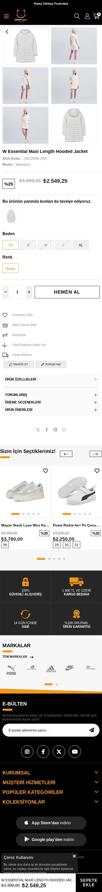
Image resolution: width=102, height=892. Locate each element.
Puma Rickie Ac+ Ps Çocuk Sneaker (77, 525)
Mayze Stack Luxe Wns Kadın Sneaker (25, 525)
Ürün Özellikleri (20, 379)
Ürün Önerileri (18, 410)
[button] (15, 514)
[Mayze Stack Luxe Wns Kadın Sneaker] (25, 491)
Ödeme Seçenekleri (23, 402)
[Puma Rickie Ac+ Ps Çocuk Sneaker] (77, 491)
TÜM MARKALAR (14, 656)
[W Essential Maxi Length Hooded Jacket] (11, 216)
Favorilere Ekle (45, 470)
